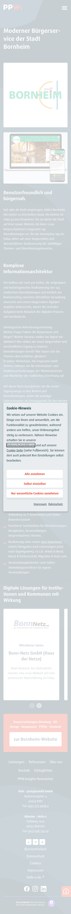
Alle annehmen (35, 474)
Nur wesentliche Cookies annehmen (34, 493)
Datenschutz (55, 504)
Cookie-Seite (15, 450)
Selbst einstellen (35, 483)
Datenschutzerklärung (21, 445)
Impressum (40, 504)
